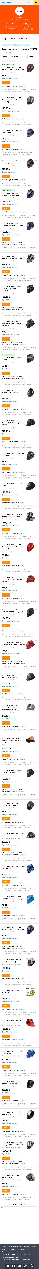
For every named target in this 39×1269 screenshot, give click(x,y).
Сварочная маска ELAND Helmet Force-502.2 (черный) (13, 68)
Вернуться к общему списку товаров (17, 45)
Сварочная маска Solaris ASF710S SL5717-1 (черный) (12, 611)
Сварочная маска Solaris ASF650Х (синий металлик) (12, 224)
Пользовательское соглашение (19, 1249)
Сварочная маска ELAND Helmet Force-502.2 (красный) (11, 547)
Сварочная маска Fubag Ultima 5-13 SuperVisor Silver (13, 257)
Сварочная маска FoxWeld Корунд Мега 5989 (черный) (12, 1144)
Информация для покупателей (11, 1260)
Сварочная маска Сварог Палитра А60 (11, 1176)
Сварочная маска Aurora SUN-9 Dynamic (11, 131)
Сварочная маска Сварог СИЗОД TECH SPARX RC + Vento (11, 740)
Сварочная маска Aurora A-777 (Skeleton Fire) (12, 961)
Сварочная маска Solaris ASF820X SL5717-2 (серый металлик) (11, 323)
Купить (5, 83)
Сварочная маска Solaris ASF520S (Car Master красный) (11, 288)
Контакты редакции (17, 1247)
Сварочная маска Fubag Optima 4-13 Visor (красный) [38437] (13, 579)
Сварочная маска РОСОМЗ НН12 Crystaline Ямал (12, 391)
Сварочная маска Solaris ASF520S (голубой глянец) (12, 898)
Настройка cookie (27, 1260)
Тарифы (33, 1247)
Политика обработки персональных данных (16, 1254)
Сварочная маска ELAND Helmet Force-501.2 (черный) (13, 928)
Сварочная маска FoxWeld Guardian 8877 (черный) (12, 515)
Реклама (27, 1247)
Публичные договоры (9, 1252)
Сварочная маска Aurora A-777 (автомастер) (12, 1022)
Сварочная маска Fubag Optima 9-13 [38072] (11, 676)
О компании (6, 1247)
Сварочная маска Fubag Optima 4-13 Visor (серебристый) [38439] (11, 707)
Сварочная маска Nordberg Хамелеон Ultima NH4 (12, 194)
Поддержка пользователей (10, 1257)
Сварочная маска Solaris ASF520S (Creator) (11, 771)
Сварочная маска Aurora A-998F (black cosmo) (12, 804)
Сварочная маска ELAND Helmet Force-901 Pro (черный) (11, 100)
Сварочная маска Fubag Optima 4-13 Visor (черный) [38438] (12, 423)
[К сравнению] (36, 64)
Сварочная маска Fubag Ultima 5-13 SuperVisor (11, 1083)
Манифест (5, 1249)
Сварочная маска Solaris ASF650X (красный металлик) (13, 643)
